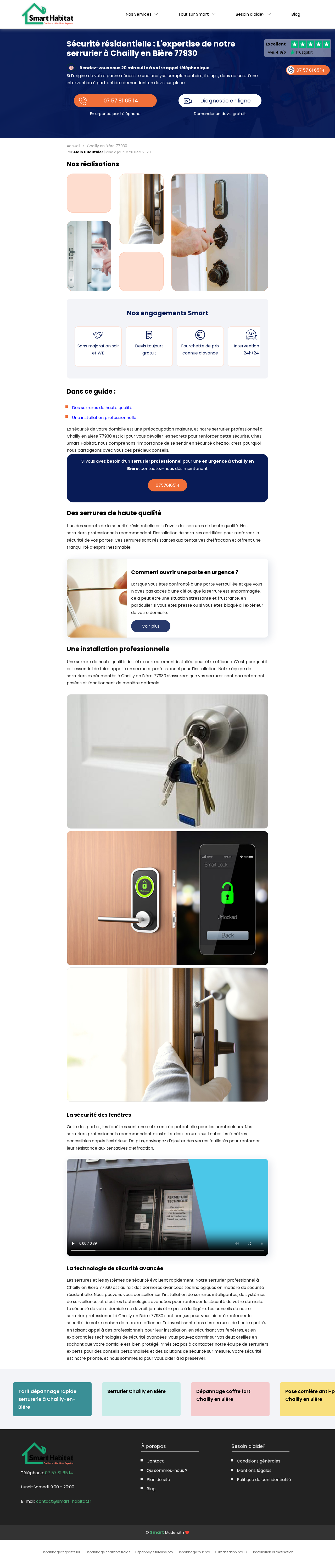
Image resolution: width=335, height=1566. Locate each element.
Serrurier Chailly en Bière (136, 1391)
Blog (295, 14)
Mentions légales (254, 1470)
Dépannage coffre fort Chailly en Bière (223, 1395)
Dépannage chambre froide (108, 1552)
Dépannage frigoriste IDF (61, 1552)
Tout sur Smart (193, 14)
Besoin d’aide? (250, 14)
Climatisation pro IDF (231, 1552)
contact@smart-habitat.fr (63, 1501)
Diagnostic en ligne (225, 100)
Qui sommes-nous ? (167, 1470)
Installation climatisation (273, 1552)
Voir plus (151, 626)
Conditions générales (258, 1461)
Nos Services (139, 14)
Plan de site (158, 1480)
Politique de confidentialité (264, 1480)
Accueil (73, 145)
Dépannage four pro (194, 1552)
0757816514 (168, 485)
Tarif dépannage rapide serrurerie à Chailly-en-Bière (47, 1399)
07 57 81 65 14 (121, 100)
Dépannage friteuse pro (154, 1552)
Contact (155, 1461)
